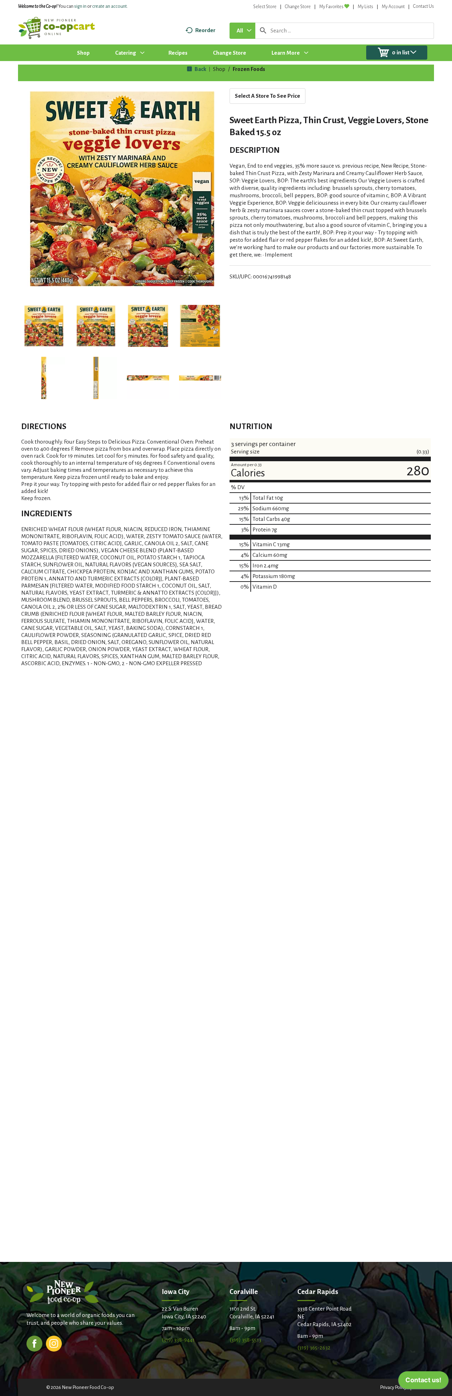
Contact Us (423, 6)
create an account (109, 6)
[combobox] (242, 31)
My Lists (365, 6)
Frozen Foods (249, 69)
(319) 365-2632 (314, 1347)
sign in (80, 6)
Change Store (298, 6)
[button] (43, 326)
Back (200, 69)
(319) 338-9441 (178, 1340)
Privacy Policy (393, 1387)
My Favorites (331, 6)
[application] (423, 1382)
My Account (393, 6)
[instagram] (54, 1343)
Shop (219, 69)
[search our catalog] (263, 31)
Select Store (264, 6)
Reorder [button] (205, 30)
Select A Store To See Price (267, 96)
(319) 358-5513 (245, 1340)
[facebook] (34, 1343)
